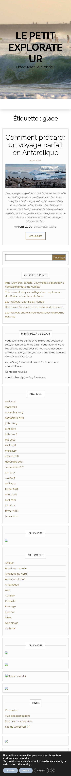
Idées (8, 617)
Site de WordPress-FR (17, 726)
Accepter (10, 770)
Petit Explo (25, 226)
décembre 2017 (14, 461)
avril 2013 (10, 499)
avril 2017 (10, 483)
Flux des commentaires (18, 721)
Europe (9, 612)
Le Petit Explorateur (35, 47)
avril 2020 (10, 401)
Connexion (11, 710)
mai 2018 (10, 439)
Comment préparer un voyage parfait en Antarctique (35, 145)
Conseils (10, 601)
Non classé (11, 622)
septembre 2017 (14, 467)
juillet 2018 (11, 434)
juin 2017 (10, 472)
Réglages (41, 770)
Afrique (9, 562)
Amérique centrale (16, 568)
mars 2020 (11, 406)
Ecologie (10, 606)
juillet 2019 (11, 423)
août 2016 (11, 494)
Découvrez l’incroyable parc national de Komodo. (34, 307)
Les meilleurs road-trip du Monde (24, 301)
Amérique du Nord (16, 573)
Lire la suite (35, 235)
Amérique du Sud (15, 579)
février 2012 (11, 510)
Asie (7, 590)
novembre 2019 (14, 412)
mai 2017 (10, 478)
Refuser (25, 770)
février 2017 (11, 489)
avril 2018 (10, 445)
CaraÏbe (10, 595)
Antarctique (35, 160)
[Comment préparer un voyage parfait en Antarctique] (35, 175)
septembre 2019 (14, 417)
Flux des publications (17, 715)
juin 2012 (10, 505)
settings (27, 764)
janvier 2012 (11, 516)
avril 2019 (10, 428)
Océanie (10, 628)
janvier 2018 (12, 456)
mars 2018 (11, 450)
